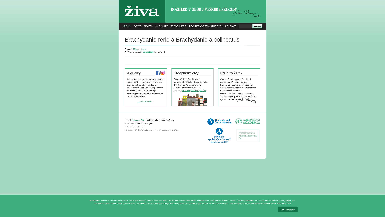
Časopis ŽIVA (138, 120)
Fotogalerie (178, 26)
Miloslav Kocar (139, 49)
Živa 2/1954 (148, 52)
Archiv (127, 26)
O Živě (137, 26)
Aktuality (162, 26)
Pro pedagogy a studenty (205, 26)
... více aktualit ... (146, 102)
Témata (148, 26)
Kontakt (230, 26)
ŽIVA (142, 4)
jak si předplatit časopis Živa (193, 91)
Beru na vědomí (288, 209)
